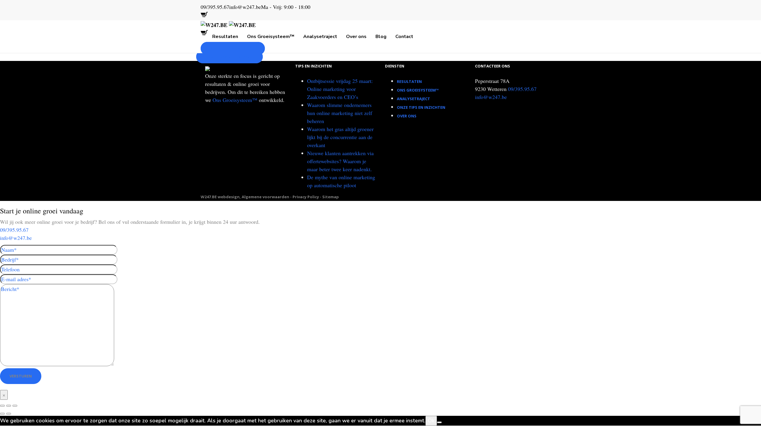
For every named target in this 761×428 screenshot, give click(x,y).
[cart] (204, 16)
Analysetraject (320, 36)
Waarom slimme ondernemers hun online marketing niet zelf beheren (339, 113)
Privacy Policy (306, 196)
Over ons (356, 36)
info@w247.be (491, 96)
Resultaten (225, 36)
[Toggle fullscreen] (8, 406)
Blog (380, 36)
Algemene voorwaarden (265, 196)
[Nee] (439, 422)
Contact (404, 36)
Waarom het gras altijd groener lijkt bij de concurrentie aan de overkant (340, 137)
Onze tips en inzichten (421, 107)
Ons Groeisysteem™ (270, 36)
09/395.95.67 (522, 88)
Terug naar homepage (229, 56)
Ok (431, 420)
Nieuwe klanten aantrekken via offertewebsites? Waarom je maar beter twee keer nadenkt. (340, 161)
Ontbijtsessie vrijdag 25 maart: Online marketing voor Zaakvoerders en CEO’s (340, 88)
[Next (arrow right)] (8, 414)
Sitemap (330, 196)
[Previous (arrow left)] (2, 414)
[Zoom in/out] (14, 406)
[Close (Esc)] (2, 406)
